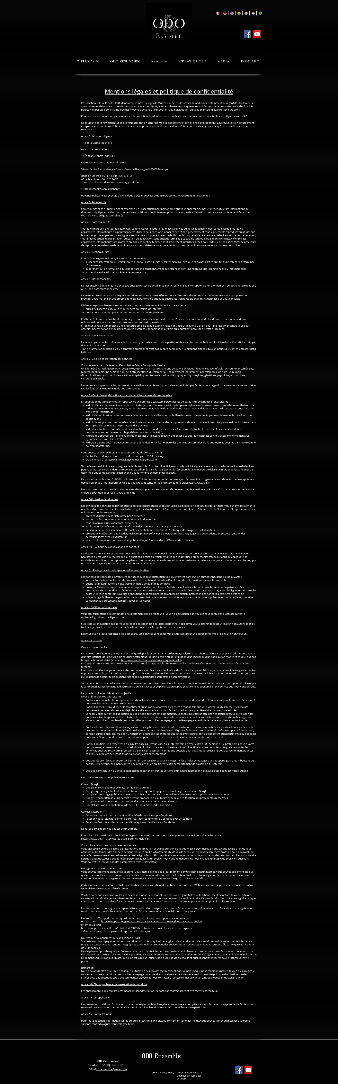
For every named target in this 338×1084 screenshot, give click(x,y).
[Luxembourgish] (252, 13)
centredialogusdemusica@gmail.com (118, 182)
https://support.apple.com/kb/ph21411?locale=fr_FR (119, 931)
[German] (224, 13)
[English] (231, 13)
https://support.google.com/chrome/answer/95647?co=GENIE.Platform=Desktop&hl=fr (151, 921)
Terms (154, 1072)
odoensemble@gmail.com (111, 1069)
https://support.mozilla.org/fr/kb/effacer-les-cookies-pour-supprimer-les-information (140, 918)
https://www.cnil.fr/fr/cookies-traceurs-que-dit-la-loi (151, 660)
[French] (217, 13)
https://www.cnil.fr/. (199, 482)
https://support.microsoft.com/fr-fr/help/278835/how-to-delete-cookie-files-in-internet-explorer (136, 928)
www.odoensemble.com (95, 149)
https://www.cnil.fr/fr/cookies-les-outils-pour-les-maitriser (115, 838)
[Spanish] (238, 13)
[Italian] (245, 13)
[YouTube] (257, 34)
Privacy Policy (166, 1072)
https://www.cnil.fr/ (236, 116)
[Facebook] (247, 34)
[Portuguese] (259, 13)
